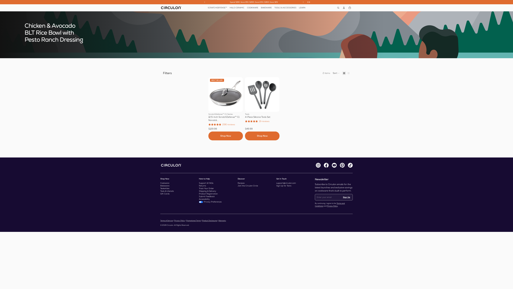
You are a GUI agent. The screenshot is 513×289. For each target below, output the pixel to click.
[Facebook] (326, 165)
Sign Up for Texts (283, 186)
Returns (202, 186)
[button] (336, 73)
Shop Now (225, 135)
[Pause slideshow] (308, 2)
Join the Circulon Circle (248, 186)
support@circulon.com (286, 183)
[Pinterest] (342, 165)
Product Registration (208, 194)
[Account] (344, 8)
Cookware (164, 183)
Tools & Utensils (167, 191)
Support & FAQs (206, 183)
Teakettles (164, 188)
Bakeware (164, 186)
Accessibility (204, 199)
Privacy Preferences (213, 202)
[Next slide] (303, 2)
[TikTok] (350, 165)
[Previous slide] (205, 2)
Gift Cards (165, 194)
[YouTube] (334, 165)
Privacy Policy (332, 206)
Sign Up (346, 197)
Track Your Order (206, 188)
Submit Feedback (207, 196)
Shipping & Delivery (207, 191)
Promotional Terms (193, 221)
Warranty (222, 221)
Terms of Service (166, 221)
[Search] (338, 8)
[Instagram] (318, 165)
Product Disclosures (209, 221)
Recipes (241, 183)
